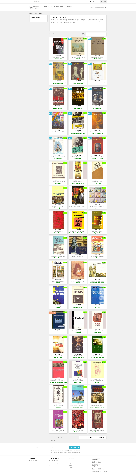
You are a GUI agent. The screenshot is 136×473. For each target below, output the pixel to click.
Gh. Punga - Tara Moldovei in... (58, 181)
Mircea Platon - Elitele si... (97, 330)
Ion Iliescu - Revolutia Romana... (97, 306)
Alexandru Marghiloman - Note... (78, 131)
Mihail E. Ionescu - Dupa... (78, 430)
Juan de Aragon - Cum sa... (97, 256)
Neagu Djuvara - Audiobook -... (97, 206)
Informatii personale (74, 460)
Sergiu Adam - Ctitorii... (97, 181)
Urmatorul (102, 437)
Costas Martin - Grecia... (58, 231)
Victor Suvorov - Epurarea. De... (77, 106)
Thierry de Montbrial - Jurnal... (78, 355)
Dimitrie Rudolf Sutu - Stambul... (97, 430)
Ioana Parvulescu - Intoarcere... (58, 82)
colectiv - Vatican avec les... (58, 281)
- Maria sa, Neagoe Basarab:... (97, 82)
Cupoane (71, 467)
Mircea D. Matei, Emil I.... (97, 405)
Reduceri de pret (59, 6)
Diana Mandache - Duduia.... (78, 82)
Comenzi (71, 462)
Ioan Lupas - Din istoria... (97, 57)
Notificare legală (53, 462)
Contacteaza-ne (52, 465)
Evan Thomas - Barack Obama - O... (77, 206)
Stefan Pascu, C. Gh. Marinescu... (78, 231)
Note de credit (72, 463)
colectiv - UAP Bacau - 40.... (77, 281)
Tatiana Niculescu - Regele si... (97, 106)
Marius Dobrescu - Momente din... (78, 405)
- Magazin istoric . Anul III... (58, 131)
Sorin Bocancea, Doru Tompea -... (58, 380)
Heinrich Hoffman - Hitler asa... (58, 106)
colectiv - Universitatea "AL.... (97, 380)
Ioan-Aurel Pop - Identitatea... (58, 355)
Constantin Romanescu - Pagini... (97, 355)
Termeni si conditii (53, 464)
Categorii (69, 6)
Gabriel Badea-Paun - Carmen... (97, 131)
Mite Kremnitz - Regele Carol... (58, 156)
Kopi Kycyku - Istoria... (97, 231)
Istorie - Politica (36, 17)
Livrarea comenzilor (53, 460)
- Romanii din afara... (58, 330)
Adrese (70, 465)
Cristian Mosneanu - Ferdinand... (97, 156)
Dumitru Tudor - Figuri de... (58, 430)
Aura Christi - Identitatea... (77, 380)
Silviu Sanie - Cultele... (58, 405)
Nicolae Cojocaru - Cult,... (58, 206)
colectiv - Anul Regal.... (77, 256)
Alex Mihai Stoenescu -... (78, 181)
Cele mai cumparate (33, 464)
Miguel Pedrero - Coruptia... (58, 57)
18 (91, 437)
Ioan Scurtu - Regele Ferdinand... (78, 156)
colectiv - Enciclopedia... (58, 306)
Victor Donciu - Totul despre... (58, 256)
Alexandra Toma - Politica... (77, 306)
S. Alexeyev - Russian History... (78, 57)
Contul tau (72, 458)
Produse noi (48, 6)
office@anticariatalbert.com (99, 471)
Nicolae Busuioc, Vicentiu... (97, 281)
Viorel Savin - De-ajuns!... (78, 330)
